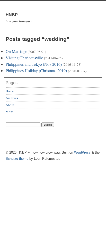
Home (10, 91)
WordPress (82, 152)
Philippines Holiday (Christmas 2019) (36, 70)
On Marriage (16, 51)
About (10, 104)
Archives (12, 98)
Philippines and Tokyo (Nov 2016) (34, 64)
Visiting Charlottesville (24, 57)
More (9, 111)
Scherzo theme (17, 159)
